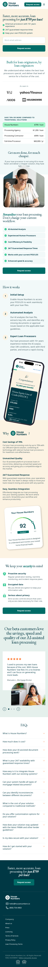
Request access (33, 4)
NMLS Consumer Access (28, 958)
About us (8, 923)
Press (7, 927)
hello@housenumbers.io (19, 904)
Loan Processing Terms (14, 944)
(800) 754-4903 (15, 908)
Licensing (9, 932)
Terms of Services (11, 936)
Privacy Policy (10, 940)
